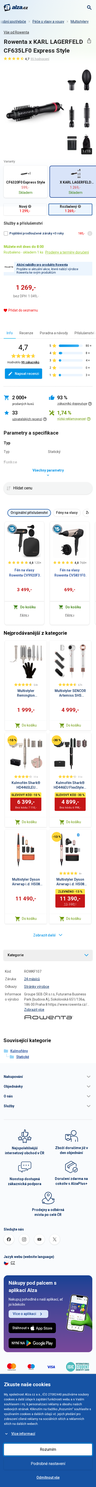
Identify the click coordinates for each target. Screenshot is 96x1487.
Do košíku (29, 725)
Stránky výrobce (36, 987)
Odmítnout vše (48, 1477)
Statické (22, 1057)
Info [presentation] (10, 333)
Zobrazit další (44, 935)
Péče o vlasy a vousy (48, 21)
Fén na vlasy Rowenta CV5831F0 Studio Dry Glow (69, 573)
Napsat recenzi (27, 374)
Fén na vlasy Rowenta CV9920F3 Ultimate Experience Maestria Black (24, 573)
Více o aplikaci (24, 1314)
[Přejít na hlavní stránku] (16, 7)
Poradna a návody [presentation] (54, 333)
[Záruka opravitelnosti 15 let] (12, 529)
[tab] (10, 333)
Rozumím (48, 1449)
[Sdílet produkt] (89, 40)
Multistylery (80, 21)
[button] (48, 1076)
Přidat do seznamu (23, 310)
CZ (13, 1263)
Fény (24, 615)
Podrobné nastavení (48, 1463)
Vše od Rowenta (16, 32)
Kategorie (16, 955)
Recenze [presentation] (26, 333)
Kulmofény (19, 1051)
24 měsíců (32, 979)
